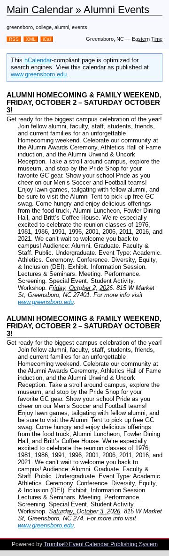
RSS (14, 39)
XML (31, 39)
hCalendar (38, 60)
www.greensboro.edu (39, 74)
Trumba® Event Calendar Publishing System (101, 544)
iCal (47, 39)
